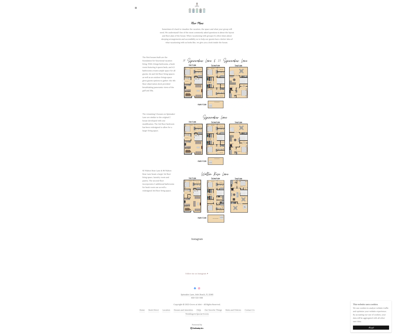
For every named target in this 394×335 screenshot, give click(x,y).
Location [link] (166, 310)
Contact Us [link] (249, 310)
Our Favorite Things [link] (213, 310)
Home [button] (142, 310)
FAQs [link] (199, 310)
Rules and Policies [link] (233, 310)
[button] (136, 8)
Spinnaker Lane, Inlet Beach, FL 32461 (197, 294)
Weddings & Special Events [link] (197, 314)
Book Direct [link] (153, 310)
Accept (371, 327)
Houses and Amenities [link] (183, 310)
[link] (197, 7)
